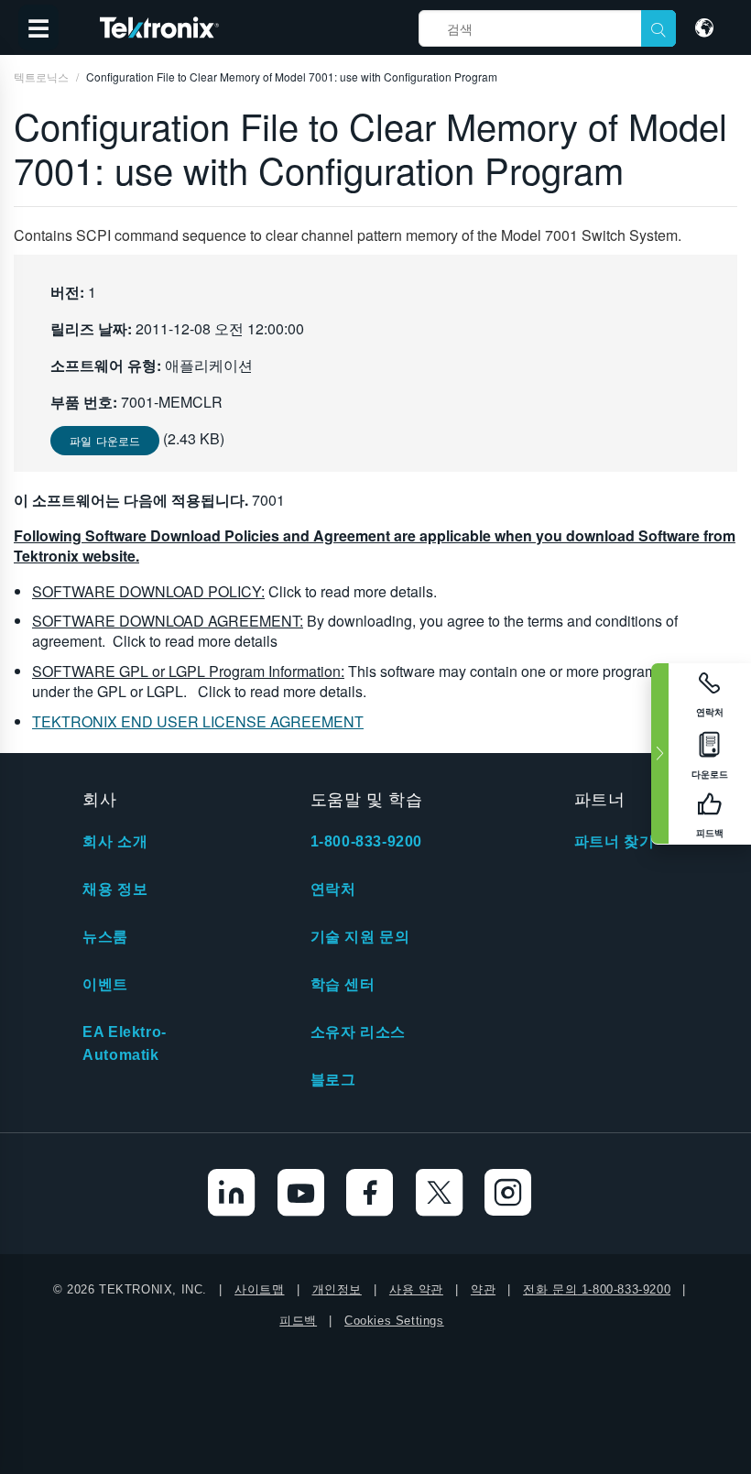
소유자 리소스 (358, 1032)
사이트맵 (259, 1289)
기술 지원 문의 (360, 936)
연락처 (333, 889)
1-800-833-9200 (366, 841)
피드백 (298, 1320)
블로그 (333, 1079)
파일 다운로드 (105, 440)
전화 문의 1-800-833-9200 (596, 1289)
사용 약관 (416, 1289)
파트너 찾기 (614, 841)
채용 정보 (114, 889)
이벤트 (105, 984)
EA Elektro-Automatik (124, 1043)
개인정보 (337, 1289)
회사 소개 (114, 841)
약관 (483, 1289)
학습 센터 (343, 984)
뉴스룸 (105, 936)
